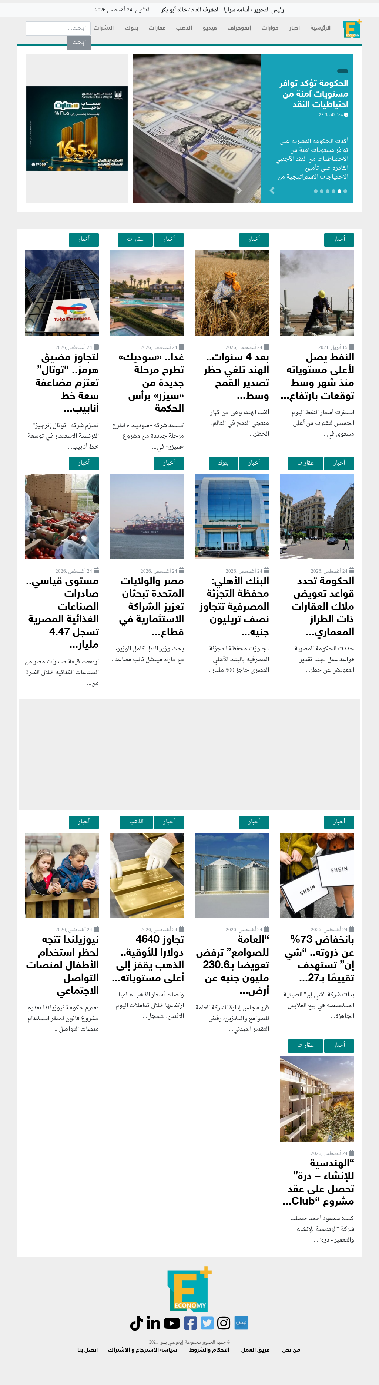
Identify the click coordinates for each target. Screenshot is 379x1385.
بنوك (131, 28)
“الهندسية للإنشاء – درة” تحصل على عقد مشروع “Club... (318, 1183)
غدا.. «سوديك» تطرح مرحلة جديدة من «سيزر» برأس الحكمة (151, 384)
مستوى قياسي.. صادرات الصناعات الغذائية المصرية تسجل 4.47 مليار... (62, 613)
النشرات (104, 28)
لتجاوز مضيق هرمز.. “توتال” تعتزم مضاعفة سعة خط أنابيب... (67, 384)
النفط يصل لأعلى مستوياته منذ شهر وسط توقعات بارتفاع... (317, 377)
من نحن (291, 1350)
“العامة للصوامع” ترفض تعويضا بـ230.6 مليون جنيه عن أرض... (232, 966)
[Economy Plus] (352, 28)
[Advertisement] (189, 754)
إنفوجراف (239, 28)
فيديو (210, 28)
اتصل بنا (87, 1350)
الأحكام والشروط (209, 1350)
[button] (239, 192)
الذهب (184, 28)
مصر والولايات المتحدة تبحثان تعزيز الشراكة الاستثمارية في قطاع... (151, 607)
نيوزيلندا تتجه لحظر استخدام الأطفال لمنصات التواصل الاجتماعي (62, 966)
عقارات (157, 28)
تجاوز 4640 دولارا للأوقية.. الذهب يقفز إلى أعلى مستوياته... (148, 959)
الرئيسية (321, 28)
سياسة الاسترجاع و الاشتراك (142, 1350)
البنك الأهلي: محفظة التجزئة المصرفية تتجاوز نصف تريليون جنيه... (234, 607)
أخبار (294, 28)
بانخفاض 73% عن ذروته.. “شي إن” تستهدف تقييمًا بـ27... (319, 959)
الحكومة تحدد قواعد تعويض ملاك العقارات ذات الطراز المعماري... (323, 607)
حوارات (270, 28)
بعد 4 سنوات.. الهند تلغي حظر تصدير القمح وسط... (236, 377)
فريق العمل (255, 1350)
